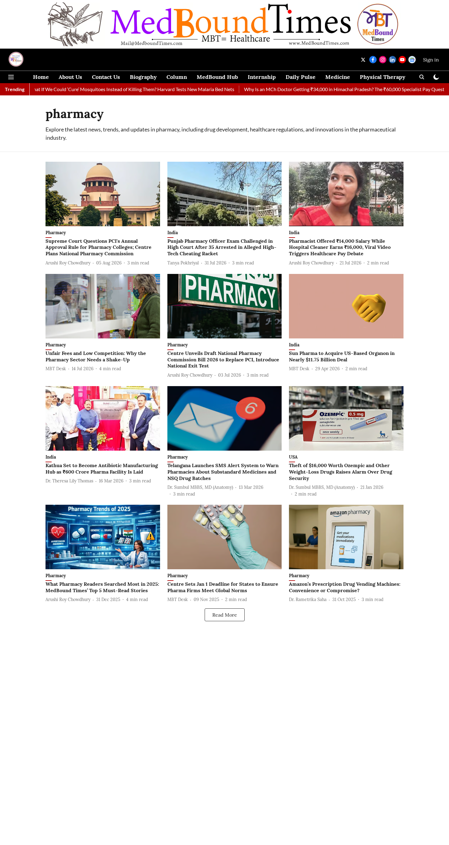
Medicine (337, 76)
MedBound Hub (217, 76)
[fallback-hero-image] (103, 194)
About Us (70, 76)
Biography (143, 76)
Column (176, 76)
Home (41, 76)
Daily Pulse (301, 76)
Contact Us (106, 76)
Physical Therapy (382, 76)
